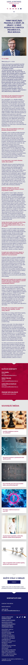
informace (15, 252)
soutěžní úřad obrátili (17, 194)
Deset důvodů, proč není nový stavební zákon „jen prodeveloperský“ (13, 484)
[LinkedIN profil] (18, 9)
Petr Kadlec (5, 372)
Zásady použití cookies (8, 620)
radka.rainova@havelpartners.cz (12, 610)
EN (13, 8)
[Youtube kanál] (25, 617)
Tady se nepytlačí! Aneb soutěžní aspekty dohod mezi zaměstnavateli (14, 563)
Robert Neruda (6, 378)
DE (16, 8)
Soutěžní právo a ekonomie (9, 394)
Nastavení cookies (7, 622)
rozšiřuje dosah (14, 302)
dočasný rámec (16, 291)
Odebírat (14, 582)
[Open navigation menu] (14, 12)
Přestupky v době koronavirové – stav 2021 (11, 510)
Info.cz (7, 61)
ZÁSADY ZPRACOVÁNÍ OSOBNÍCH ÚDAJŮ (7, 617)
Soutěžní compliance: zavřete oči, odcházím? (10, 432)
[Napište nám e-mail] (20, 9)
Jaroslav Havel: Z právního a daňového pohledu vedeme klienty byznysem (13, 536)
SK (10, 8)
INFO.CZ (18, 76)
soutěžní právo (12, 145)
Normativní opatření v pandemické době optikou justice (13, 458)
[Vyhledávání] (7, 8)
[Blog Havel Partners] (20, 617)
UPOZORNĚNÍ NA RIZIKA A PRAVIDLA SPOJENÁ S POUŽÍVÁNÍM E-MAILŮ (8, 625)
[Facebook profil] (22, 617)
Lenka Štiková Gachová (9, 384)
